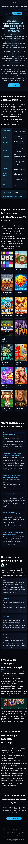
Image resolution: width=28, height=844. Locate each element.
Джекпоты (24, 6)
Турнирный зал (16, 6)
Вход (8, 13)
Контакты (15, 9)
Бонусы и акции (5, 6)
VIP (11, 6)
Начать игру (13, 85)
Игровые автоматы (7, 9)
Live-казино (22, 9)
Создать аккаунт (13, 818)
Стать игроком (17, 13)
